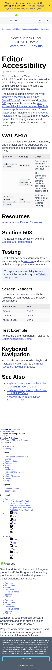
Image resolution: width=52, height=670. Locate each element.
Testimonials (10, 491)
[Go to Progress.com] (8, 565)
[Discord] (11, 532)
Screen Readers (17, 289)
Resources (16, 216)
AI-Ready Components (21, 440)
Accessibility (33, 29)
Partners (8, 474)
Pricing (8, 449)
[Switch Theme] (48, 20)
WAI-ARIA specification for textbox (22, 222)
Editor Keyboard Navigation (22, 365)
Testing (11, 252)
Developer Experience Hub (16, 457)
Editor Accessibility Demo (17, 338)
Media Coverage (12, 592)
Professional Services (14, 472)
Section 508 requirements (17, 241)
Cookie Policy (7, 651)
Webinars (9, 470)
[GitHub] (11, 529)
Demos (8, 459)
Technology (10, 585)
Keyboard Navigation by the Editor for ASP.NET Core (27, 392)
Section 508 (17, 233)
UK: (19, 503)
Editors (17, 29)
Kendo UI (4, 436)
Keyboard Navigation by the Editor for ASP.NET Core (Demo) (27, 385)
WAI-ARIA (15, 135)
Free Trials (9, 446)
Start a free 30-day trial (26, 46)
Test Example (14, 330)
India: (20, 506)
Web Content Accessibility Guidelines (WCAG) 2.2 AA (23, 97)
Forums (8, 465)
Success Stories (12, 489)
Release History (12, 463)
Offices (8, 596)
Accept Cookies (26, 659)
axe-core (28, 261)
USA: (19, 501)
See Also (13, 377)
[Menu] (4, 20)
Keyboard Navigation (16, 351)
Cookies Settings (26, 665)
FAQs (7, 481)
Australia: (21, 510)
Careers (8, 594)
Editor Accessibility (24, 62)
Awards (8, 587)
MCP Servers (5, 440)
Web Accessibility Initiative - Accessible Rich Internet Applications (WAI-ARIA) (25, 106)
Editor (24, 29)
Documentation (11, 461)
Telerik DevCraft (7, 432)
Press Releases (12, 590)
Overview (45, 29)
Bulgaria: (21, 508)
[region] (26, 653)
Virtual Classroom (12, 476)
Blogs (7, 468)
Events (8, 478)
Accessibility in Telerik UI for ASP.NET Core (23, 398)
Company (9, 583)
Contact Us (9, 499)
